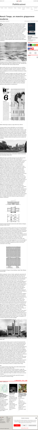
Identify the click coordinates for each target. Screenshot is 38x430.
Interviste (27, 7)
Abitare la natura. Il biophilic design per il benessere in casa (22, 395)
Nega (24, 425)
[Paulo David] (13, 384)
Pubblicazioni (19, 4)
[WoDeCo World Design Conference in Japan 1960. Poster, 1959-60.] (13, 86)
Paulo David (12, 393)
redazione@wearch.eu (3, 422)
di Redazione (2, 398)
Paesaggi (19, 7)
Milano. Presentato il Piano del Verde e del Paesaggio (4, 395)
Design (15, 7)
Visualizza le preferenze (32, 425)
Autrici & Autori (8, 418)
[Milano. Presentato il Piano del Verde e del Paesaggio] (4, 384)
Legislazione (8, 420)
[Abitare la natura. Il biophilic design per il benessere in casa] (22, 384)
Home (26, 380)
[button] (36, 418)
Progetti (2, 7)
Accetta (17, 425)
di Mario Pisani (11, 394)
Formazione (8, 419)
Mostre (6, 7)
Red (23, 380)
